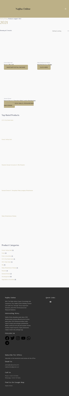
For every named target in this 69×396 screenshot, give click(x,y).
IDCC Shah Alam (6, 262)
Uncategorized (6, 276)
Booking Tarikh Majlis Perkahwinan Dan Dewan (19, 104)
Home (1, 19)
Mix (3, 265)
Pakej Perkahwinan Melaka (9, 268)
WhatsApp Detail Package (16, 67)
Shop (6, 19)
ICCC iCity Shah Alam (7, 259)
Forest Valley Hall (7, 250)
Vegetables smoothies (8, 279)
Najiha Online (23, 8)
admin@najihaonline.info (12, 365)
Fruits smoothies (6, 256)
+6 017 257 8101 (13, 376)
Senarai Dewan (6, 274)
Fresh (3, 253)
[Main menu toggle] (65, 9)
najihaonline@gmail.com (12, 367)
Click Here (44, 67)
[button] (50, 301)
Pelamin (4, 271)
